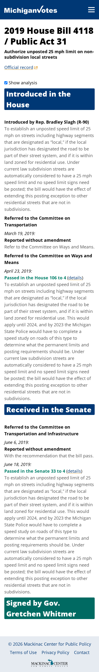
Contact (81, 652)
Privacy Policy (55, 652)
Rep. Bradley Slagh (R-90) (62, 122)
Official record (18, 67)
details (75, 278)
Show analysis (23, 83)
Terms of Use (23, 652)
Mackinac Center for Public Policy (57, 644)
